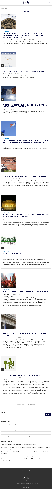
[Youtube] (28, 471)
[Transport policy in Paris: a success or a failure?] (8, 59)
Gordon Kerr (13, 145)
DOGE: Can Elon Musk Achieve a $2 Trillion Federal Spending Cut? (22, 444)
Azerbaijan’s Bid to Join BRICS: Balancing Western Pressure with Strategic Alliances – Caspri (21, 447)
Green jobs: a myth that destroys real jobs (21, 375)
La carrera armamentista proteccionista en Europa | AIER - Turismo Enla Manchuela (19, 458)
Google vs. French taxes (13, 253)
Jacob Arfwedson (7, 256)
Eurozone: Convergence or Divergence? (9, 424)
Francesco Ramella (8, 73)
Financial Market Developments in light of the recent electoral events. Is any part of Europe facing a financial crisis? (23, 35)
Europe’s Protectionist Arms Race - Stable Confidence (12, 456)
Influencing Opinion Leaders (8, 331)
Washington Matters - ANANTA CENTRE (10, 451)
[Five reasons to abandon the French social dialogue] (8, 280)
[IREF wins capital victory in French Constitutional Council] (8, 321)
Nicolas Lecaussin (8, 178)
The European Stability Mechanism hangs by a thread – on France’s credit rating (26, 106)
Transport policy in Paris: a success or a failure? (24, 71)
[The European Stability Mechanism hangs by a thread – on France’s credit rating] (8, 93)
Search (3, 412)
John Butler (6, 145)
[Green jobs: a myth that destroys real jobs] (8, 363)
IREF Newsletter (6, 31)
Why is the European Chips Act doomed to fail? (36, 456)
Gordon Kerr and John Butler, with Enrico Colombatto (15, 39)
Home (2, 8)
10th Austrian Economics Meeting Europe (10, 427)
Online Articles (6, 68)
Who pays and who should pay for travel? (10, 433)
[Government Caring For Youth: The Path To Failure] (8, 164)
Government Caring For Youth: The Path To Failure (24, 176)
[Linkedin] (23, 471)
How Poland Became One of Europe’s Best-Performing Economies (15, 430)
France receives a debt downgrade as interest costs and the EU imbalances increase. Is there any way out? (26, 142)
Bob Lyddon (6, 109)
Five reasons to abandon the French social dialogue (25, 292)
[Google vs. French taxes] (8, 241)
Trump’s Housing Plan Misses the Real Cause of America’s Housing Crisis (16, 436)
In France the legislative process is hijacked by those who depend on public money (26, 216)
